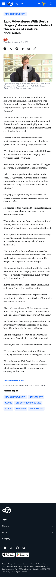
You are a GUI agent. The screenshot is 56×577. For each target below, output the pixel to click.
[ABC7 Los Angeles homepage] (10, 4)
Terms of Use (28, 566)
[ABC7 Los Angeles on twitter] (11, 547)
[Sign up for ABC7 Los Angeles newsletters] (23, 547)
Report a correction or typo (14, 380)
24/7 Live (19, 3)
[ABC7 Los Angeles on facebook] (5, 547)
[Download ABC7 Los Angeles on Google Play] (23, 555)
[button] (3, 3)
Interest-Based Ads (41, 566)
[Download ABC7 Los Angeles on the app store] (8, 555)
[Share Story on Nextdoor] (23, 48)
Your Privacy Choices (21, 564)
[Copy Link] (35, 48)
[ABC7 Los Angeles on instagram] (17, 547)
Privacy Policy (7, 564)
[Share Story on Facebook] (5, 48)
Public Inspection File (9, 569)
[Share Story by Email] (29, 48)
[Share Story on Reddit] (17, 48)
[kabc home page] (6, 510)
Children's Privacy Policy (38, 564)
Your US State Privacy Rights (12, 566)
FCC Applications (25, 569)
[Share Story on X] (11, 48)
